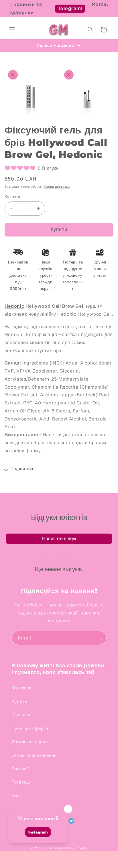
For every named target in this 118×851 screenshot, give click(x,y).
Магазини (21, 688)
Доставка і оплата (30, 742)
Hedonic (14, 306)
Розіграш (20, 782)
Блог (16, 795)
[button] (12, 29)
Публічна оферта (29, 728)
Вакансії (20, 768)
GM (49, 848)
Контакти (21, 715)
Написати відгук (59, 538)
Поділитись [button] (22, 468)
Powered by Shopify (70, 848)
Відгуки (19, 701)
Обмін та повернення (33, 755)
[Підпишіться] (99, 638)
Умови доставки (57, 187)
